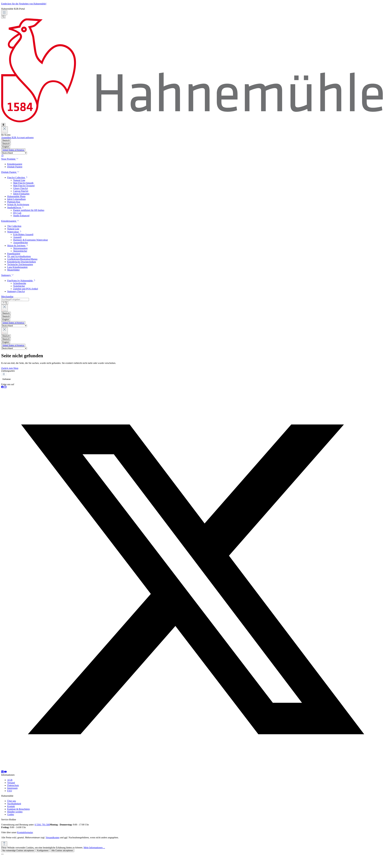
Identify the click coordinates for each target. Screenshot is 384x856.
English (5, 147)
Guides (10, 814)
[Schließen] (2, 854)
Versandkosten (52, 837)
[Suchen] (3, 16)
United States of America (13, 150)
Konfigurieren (42, 850)
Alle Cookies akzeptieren (62, 850)
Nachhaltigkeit (14, 803)
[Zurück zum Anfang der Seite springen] (4, 843)
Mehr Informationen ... (94, 847)
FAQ (9, 790)
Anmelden (6, 137)
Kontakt (11, 806)
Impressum (12, 788)
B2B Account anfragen (23, 137)
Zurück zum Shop (9, 368)
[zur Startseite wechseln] (192, 121)
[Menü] (4, 12)
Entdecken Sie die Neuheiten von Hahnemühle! (23, 3)
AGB (9, 780)
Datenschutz (13, 785)
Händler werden (14, 811)
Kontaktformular (25, 832)
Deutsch (6, 144)
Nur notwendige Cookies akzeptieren (18, 850)
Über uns (11, 801)
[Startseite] (192, 155)
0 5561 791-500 (42, 824)
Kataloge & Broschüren (18, 809)
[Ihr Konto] (3, 124)
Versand (11, 782)
